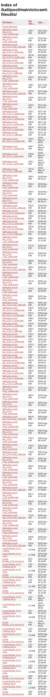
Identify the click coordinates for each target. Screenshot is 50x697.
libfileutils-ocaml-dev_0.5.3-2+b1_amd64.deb (10, 177)
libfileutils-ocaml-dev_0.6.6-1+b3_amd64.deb (10, 523)
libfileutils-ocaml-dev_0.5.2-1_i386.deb (12, 133)
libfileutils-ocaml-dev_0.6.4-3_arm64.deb (13, 367)
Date (40, 22)
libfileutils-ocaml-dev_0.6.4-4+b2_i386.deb (14, 453)
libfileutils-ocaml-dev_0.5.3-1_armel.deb (12, 155)
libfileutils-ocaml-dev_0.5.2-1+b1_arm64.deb (10, 86)
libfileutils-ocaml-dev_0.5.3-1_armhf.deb (12, 162)
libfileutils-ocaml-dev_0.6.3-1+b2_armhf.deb (10, 297)
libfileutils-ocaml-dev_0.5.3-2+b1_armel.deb (10, 193)
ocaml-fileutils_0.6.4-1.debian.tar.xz (11, 646)
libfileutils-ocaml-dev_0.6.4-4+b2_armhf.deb (10, 447)
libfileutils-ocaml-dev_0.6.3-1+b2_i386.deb (14, 304)
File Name (7, 22)
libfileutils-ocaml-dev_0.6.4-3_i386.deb (12, 382)
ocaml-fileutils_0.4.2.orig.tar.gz (13, 560)
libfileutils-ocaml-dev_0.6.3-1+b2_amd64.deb (10, 274)
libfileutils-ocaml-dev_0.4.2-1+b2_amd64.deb (10, 32)
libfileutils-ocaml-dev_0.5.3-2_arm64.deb (13, 217)
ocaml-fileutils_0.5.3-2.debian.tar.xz (11, 612)
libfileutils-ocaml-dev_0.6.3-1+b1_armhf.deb (10, 262)
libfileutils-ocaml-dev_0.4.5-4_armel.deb (12, 61)
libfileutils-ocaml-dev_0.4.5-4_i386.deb (12, 72)
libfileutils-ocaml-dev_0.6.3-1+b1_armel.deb (10, 254)
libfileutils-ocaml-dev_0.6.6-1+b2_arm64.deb (10, 502)
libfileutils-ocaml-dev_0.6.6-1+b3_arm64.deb (10, 530)
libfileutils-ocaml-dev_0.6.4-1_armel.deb (12, 346)
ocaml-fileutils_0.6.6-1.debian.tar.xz (11, 682)
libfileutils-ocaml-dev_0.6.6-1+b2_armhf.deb (10, 510)
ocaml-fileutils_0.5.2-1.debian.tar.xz (11, 581)
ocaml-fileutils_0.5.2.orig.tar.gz (13, 591)
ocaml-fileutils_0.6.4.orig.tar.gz (13, 677)
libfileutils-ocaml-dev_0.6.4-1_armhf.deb (12, 351)
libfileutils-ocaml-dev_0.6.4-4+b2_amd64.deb (10, 424)
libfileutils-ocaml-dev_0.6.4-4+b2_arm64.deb (10, 431)
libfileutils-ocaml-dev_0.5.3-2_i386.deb (12, 233)
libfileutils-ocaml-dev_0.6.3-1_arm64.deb (13, 314)
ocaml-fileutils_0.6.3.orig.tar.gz (13, 640)
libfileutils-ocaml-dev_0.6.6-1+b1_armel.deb (10, 474)
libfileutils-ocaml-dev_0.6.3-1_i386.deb (12, 330)
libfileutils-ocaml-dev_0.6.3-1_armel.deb (12, 319)
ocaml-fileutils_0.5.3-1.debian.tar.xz (11, 598)
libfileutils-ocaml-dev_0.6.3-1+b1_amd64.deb (10, 239)
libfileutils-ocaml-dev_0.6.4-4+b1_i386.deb (14, 418)
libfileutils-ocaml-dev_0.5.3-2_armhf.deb (12, 228)
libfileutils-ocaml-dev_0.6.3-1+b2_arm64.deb (10, 282)
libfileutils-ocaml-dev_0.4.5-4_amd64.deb (13, 56)
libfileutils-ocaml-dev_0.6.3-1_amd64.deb (13, 309)
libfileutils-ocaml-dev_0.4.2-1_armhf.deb (12, 51)
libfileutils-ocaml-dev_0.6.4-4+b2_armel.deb (10, 439)
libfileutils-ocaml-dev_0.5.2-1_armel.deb (12, 123)
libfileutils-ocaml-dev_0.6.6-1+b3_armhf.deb (10, 538)
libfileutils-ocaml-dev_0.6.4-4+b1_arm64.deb (10, 396)
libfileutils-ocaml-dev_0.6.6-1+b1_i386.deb (14, 488)
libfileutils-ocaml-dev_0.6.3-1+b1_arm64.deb (10, 247)
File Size (30, 22)
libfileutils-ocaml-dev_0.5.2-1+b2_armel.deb (10, 98)
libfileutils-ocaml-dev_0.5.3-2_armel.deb (12, 222)
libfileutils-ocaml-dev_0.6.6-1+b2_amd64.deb (10, 495)
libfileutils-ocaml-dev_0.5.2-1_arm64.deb (13, 118)
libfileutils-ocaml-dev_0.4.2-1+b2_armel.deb (10, 39)
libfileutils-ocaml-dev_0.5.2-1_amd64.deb (13, 112)
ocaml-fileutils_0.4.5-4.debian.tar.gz (11, 565)
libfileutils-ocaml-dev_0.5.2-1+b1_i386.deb (14, 92)
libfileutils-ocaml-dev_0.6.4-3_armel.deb (12, 372)
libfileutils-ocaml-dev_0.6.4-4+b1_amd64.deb (10, 389)
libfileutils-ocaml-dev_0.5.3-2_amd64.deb (13, 212)
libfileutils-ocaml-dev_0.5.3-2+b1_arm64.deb (10, 185)
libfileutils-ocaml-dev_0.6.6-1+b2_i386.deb (14, 516)
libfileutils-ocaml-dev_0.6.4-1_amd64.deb (13, 335)
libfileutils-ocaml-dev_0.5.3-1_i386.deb (12, 170)
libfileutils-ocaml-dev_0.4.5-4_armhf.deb (12, 67)
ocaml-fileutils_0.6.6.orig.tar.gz (13, 693)
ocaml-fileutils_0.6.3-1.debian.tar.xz (11, 630)
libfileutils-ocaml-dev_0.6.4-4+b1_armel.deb (10, 404)
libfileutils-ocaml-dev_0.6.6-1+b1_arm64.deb (10, 467)
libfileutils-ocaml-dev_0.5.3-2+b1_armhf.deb (10, 200)
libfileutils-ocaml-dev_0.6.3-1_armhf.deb (12, 325)
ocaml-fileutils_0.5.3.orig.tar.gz (13, 623)
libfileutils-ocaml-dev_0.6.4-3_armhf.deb (12, 377)
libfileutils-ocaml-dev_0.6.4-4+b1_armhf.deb (10, 411)
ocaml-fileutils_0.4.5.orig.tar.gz (13, 576)
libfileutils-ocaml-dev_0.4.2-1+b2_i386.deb (14, 46)
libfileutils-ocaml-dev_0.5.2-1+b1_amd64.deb (10, 78)
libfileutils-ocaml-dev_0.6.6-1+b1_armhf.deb (10, 482)
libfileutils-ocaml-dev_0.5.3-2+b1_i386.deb (14, 207)
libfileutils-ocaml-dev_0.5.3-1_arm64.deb (13, 147)
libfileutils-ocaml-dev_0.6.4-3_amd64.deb (13, 361)
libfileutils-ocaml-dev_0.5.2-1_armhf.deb (12, 128)
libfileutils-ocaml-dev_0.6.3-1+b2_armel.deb (10, 289)
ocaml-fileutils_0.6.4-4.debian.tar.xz (11, 667)
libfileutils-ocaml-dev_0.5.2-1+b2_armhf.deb (10, 106)
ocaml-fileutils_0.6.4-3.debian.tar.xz (11, 656)
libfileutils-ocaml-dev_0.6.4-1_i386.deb (12, 356)
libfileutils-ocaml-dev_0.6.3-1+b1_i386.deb (14, 268)
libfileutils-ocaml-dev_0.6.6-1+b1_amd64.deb (10, 459)
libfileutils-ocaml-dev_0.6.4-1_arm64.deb (13, 340)
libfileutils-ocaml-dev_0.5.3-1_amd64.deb (13, 140)
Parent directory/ (9, 27)
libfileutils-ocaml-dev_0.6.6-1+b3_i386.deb (14, 544)
